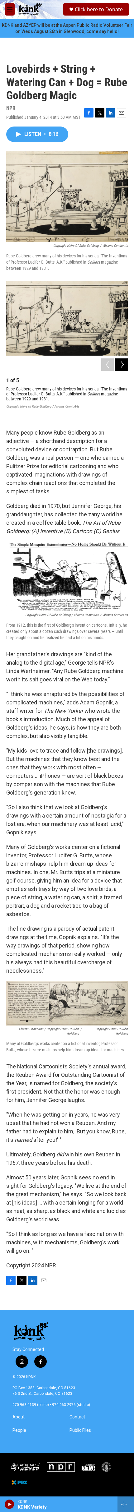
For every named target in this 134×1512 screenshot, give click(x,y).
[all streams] (125, 1504)
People (19, 1430)
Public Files (80, 1430)
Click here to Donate (99, 9)
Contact (77, 1417)
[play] (9, 1504)
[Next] (121, 364)
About (18, 1417)
